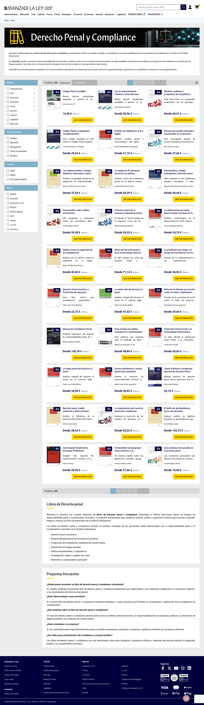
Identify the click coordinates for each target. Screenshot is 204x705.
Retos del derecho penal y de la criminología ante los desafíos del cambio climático (127, 251)
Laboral (13, 115)
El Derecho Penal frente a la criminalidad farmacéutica (178, 330)
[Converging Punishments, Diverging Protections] (54, 456)
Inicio (6, 20)
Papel (12, 171)
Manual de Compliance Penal (77, 329)
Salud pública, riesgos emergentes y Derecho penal (178, 172)
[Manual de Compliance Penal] (54, 337)
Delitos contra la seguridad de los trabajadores (77, 251)
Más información (83, 120)
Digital (12, 175)
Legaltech (14, 119)
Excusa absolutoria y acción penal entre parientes (128, 370)
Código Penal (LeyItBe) (74, 91)
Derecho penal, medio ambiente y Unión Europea (76, 409)
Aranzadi (14, 199)
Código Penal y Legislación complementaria (76, 132)
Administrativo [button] (11, 14)
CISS (12, 216)
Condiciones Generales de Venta (56, 693)
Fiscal (12, 106)
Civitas (13, 220)
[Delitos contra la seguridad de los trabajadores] (54, 258)
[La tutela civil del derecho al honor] (105, 298)
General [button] (99, 14)
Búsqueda (183, 7)
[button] (137, 14)
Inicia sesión (190, 7)
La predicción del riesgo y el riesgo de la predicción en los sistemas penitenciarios (178, 251)
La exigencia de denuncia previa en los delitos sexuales (127, 172)
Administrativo (16, 89)
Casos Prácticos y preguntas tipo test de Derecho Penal (178, 370)
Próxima (158, 82)
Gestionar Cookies (11, 684)
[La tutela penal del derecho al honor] (54, 377)
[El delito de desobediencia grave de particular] (155, 416)
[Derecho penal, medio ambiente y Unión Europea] (54, 416)
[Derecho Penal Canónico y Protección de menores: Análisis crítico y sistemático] (54, 297)
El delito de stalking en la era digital (128, 132)
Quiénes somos (10, 666)
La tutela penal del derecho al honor (77, 370)
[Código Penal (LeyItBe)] (54, 99)
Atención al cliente (11, 694)
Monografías (15, 147)
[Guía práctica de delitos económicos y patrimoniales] (105, 337)
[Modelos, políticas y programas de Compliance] (155, 99)
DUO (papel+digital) (18, 179)
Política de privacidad (12, 670)
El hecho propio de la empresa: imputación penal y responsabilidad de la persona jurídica (128, 212)
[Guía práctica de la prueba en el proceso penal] (155, 456)
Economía (14, 98)
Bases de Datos (49, 679)
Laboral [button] (40, 14)
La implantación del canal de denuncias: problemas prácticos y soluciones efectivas (128, 410)
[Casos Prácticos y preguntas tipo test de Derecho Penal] (155, 377)
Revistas (13, 156)
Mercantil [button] (24, 14)
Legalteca (47, 688)
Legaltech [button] (121, 14)
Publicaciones (49, 666)
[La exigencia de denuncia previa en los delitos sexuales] (105, 179)
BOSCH (13, 207)
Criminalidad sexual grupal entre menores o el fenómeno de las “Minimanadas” (127, 449)
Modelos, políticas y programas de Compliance (177, 93)
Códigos (13, 138)
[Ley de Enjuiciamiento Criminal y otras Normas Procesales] (105, 99)
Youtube (176, 668)
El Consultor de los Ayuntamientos (95, 684)
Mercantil (14, 124)
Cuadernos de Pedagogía (131, 679)
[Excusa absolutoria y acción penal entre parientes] (105, 376)
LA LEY (13, 225)
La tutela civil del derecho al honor (128, 291)
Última (163, 82)
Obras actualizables (18, 151)
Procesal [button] (78, 14)
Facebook (163, 668)
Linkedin (189, 668)
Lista (197, 82)
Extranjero (14, 102)
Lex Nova (14, 229)
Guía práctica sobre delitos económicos (76, 211)
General (13, 111)
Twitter (169, 668)
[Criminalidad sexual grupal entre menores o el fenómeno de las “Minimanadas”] (105, 456)
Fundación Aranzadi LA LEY (132, 688)
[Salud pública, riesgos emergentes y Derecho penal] (155, 179)
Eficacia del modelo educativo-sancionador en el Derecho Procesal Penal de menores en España (179, 132)
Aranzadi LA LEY (17, 203)
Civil (11, 93)
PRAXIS (125, 684)
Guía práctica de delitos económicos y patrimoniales (128, 330)
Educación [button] (109, 14)
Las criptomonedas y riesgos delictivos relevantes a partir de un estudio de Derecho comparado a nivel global (77, 172)
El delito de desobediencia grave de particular (177, 409)
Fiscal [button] (49, 14)
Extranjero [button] (66, 14)
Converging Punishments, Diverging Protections (75, 449)
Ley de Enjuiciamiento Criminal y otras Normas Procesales (126, 93)
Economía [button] (88, 14)
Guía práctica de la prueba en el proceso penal (178, 449)
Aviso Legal (8, 679)
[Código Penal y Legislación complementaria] (54, 139)
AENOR (13, 194)
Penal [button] (57, 14)
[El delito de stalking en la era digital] (105, 139)
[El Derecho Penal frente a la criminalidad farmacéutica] (155, 337)
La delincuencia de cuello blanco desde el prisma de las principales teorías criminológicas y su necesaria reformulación (179, 212)
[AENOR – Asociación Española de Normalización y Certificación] (174, 681)
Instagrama (183, 668)
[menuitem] (11, 14)
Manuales (14, 142)
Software (47, 684)
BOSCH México (16, 212)
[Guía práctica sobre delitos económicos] (54, 218)
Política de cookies (11, 675)
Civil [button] (33, 14)
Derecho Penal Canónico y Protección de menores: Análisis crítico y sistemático (77, 291)
